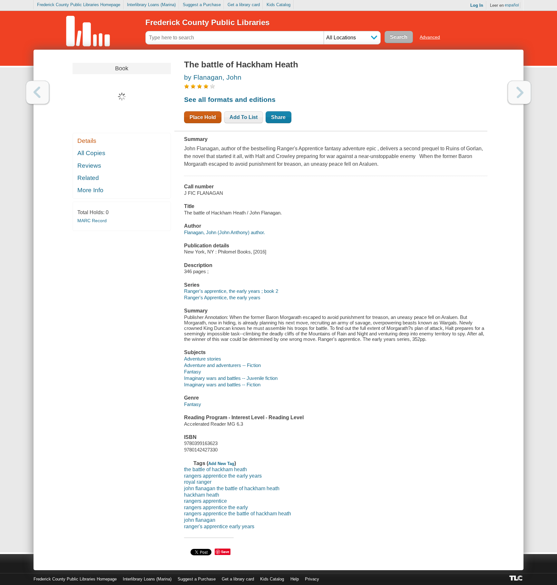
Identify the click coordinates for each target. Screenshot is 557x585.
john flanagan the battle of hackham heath (231, 488)
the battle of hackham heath (215, 469)
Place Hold (203, 117)
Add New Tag (221, 463)
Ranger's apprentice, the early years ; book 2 (231, 291)
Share (278, 117)
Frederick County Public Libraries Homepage (78, 4)
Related (88, 177)
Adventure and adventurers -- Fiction (222, 365)
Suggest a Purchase (202, 4)
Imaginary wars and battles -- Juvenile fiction (231, 378)
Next (519, 92)
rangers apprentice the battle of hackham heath (237, 513)
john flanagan (199, 520)
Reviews (89, 165)
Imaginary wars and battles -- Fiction (222, 384)
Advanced (430, 37)
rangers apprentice (205, 501)
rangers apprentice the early (216, 507)
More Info (90, 190)
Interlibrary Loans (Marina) (151, 4)
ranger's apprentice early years (219, 526)
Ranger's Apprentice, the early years (222, 297)
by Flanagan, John (212, 77)
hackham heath (201, 495)
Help (294, 579)
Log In (476, 5)
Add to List (244, 117)
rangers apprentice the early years (223, 476)
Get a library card (244, 4)
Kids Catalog (278, 4)
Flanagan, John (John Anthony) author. (224, 232)
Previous (37, 92)
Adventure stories (202, 359)
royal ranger (197, 482)
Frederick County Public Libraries (207, 22)
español (512, 5)
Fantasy (192, 371)
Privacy (312, 579)
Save (225, 551)
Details (86, 140)
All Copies (91, 153)
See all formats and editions (230, 99)
